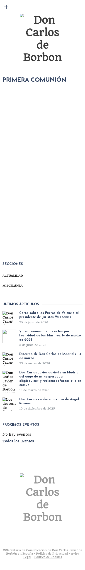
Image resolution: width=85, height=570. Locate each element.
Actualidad (49, 210)
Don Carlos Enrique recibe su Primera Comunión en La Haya (45, 228)
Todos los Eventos (18, 441)
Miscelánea (12, 285)
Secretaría (23, 210)
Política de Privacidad (52, 553)
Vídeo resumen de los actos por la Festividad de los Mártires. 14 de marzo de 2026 (50, 335)
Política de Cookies (48, 557)
